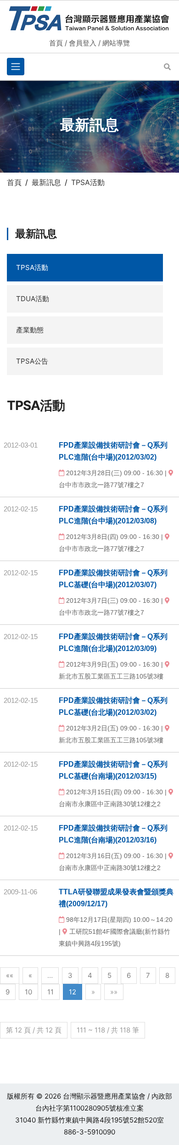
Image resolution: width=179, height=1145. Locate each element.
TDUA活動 (32, 298)
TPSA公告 (32, 361)
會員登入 (82, 43)
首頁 (56, 43)
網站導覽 (116, 43)
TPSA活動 (32, 267)
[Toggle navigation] (15, 66)
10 (28, 992)
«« (9, 975)
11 (50, 992)
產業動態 (30, 330)
